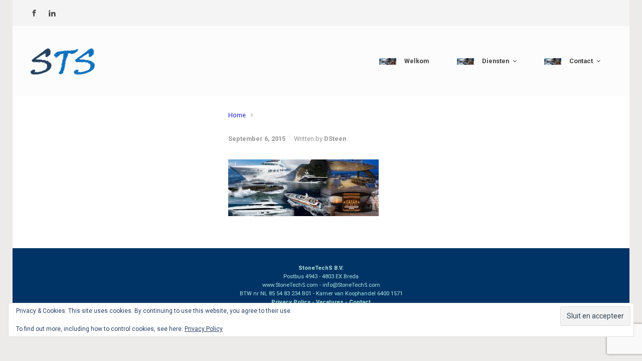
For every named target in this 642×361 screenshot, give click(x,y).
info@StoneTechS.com (351, 285)
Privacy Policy (290, 302)
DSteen (335, 138)
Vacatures (330, 302)
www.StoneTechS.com (290, 285)
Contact (360, 302)
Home (237, 115)
